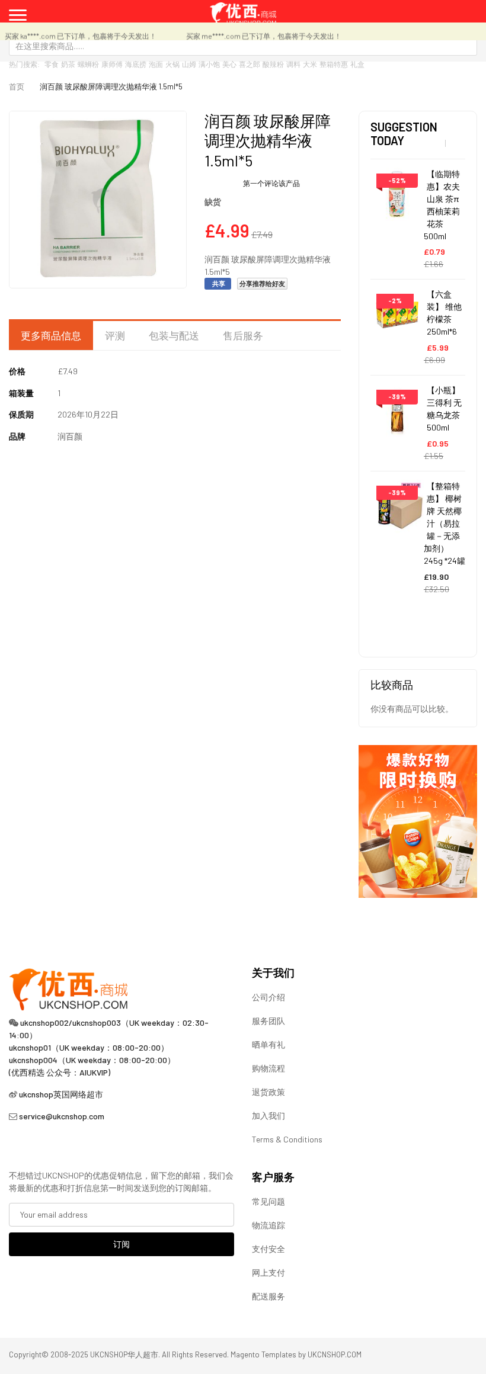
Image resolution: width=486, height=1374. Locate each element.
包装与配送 (174, 335)
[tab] (51, 336)
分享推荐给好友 (262, 283)
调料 (293, 64)
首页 (16, 86)
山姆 (189, 64)
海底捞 (135, 64)
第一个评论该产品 (271, 183)
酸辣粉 (273, 64)
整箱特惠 (333, 64)
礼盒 (357, 64)
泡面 (156, 64)
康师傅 (112, 64)
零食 (51, 64)
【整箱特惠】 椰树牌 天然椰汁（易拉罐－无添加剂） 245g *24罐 (444, 523)
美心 (229, 64)
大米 (310, 64)
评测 (115, 335)
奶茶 (68, 64)
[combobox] (243, 46)
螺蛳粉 (88, 64)
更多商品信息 (51, 335)
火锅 (172, 64)
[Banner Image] (418, 820)
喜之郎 (249, 64)
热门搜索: (24, 64)
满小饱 (209, 64)
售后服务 (243, 335)
